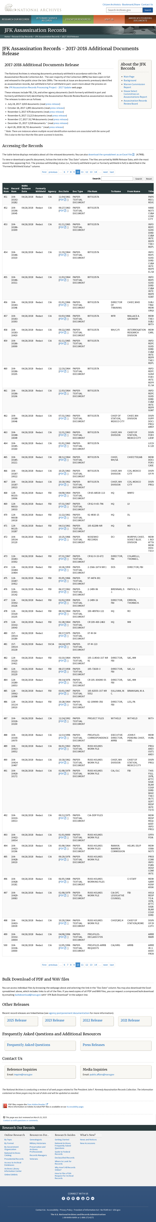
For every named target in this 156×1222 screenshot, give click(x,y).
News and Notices (88, 1139)
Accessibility (52, 1209)
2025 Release (17, 1020)
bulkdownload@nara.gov (28, 994)
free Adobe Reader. (36, 1104)
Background (130, 80)
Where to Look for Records (63, 1162)
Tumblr (78, 1198)
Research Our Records (15, 19)
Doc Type (78, 191)
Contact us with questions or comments (20, 1120)
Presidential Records (14, 1158)
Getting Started (62, 1139)
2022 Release (92, 1020)
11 (82, 171)
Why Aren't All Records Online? (65, 1168)
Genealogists (36, 1139)
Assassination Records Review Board (135, 102)
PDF (61, 199)
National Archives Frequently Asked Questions (63, 1145)
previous (53, 171)
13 (91, 171)
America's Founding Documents (140, 19)
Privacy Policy (66, 1209)
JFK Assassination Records (47, 36)
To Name (116, 191)
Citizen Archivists (112, 4)
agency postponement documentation (69, 1012)
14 (95, 171)
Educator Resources (78, 19)
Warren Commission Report (134, 86)
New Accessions (87, 1143)
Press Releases (94, 1045)
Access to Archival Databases (12, 1163)
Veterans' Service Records (46, 19)
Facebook (63, 1198)
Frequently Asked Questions (28, 1045)
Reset (149, 178)
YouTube (83, 1198)
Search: (96, 178)
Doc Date (64, 191)
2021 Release (130, 1020)
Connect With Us (78, 1193)
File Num (92, 191)
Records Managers (38, 1155)
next (105, 171)
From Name (133, 191)
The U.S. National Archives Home (33, 7)
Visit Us (109, 19)
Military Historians (38, 1143)
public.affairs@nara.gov (102, 1074)
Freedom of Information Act (86, 1209)
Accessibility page (75, 1106)
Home (7, 36)
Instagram (73, 1198)
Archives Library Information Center (13, 1169)
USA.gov (117, 1209)
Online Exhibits (11, 1174)
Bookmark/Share (131, 4)
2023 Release (54, 1020)
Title (151, 191)
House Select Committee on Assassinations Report (135, 93)
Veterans (34, 1158)
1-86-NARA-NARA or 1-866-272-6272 (78, 1217)
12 (86, 171)
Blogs (88, 1198)
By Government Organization (11, 1148)
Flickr (92, 1198)
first (44, 171)
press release (52, 103)
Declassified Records (64, 1157)
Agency (52, 191)
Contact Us (147, 4)
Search (148, 10)
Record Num (15, 190)
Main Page (129, 76)
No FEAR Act (106, 1209)
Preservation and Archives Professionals (37, 1149)
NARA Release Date (26, 188)
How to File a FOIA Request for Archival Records (64, 1176)
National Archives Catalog (12, 1154)
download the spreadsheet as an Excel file (110, 154)
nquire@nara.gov (23, 1074)
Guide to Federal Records (62, 1153)
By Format (9, 1143)
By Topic (8, 1139)
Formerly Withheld (41, 190)
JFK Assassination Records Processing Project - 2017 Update (40, 87)
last (112, 171)
